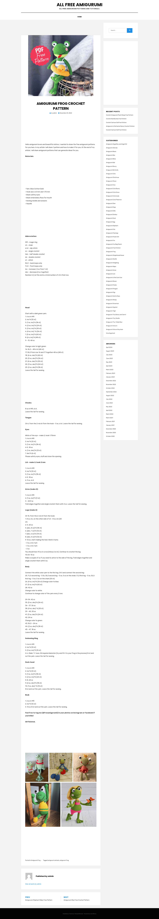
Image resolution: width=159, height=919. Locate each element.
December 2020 (111, 429)
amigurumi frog (64, 860)
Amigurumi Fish (110, 229)
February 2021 (110, 421)
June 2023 (109, 358)
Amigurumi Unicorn (111, 326)
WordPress (93, 913)
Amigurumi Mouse (111, 281)
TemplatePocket (79, 913)
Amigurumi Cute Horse (112, 192)
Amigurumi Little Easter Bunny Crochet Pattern (120, 126)
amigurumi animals (53, 860)
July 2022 (109, 399)
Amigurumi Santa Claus (113, 296)
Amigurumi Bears (111, 151)
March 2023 (109, 369)
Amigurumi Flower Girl (112, 237)
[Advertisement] (60, 174)
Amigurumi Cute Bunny (113, 188)
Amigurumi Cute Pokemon (114, 199)
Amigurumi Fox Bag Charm (114, 244)
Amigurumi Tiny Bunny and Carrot (116, 314)
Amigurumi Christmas (112, 177)
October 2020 (110, 436)
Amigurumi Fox (110, 240)
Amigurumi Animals (112, 148)
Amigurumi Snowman (112, 303)
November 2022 (111, 384)
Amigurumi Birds (111, 159)
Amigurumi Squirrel (111, 307)
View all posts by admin (33, 884)
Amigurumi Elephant (112, 225)
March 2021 (109, 418)
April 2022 (109, 410)
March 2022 (109, 414)
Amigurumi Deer (111, 203)
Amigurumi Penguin (112, 289)
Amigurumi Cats (111, 174)
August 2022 (110, 395)
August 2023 (110, 351)
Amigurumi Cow (110, 185)
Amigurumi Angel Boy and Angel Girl (116, 144)
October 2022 (110, 388)
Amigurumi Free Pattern (113, 248)
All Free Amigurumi (79, 5)
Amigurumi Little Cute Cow (114, 277)
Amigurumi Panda (111, 285)
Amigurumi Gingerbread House (115, 255)
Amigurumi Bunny (111, 166)
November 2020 (111, 432)
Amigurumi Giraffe (111, 259)
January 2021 (110, 425)
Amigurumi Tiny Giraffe (113, 318)
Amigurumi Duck (111, 218)
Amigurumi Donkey (111, 214)
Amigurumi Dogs (111, 207)
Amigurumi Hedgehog (112, 263)
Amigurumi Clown (111, 181)
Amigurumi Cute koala (112, 196)
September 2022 (111, 392)
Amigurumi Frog (35, 860)
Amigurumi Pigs (110, 292)
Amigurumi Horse (111, 270)
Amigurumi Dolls (111, 211)
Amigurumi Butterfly (112, 170)
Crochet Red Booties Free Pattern (116, 119)
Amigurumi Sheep (111, 300)
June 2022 (109, 403)
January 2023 (110, 377)
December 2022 (111, 380)
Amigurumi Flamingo (112, 233)
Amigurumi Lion (110, 274)
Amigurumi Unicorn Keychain (114, 329)
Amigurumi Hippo (111, 266)
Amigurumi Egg (110, 222)
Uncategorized (110, 333)
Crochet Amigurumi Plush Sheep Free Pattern (119, 115)
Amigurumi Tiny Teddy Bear (114, 322)
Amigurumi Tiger (111, 311)
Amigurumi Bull (110, 162)
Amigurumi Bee (110, 155)
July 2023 (109, 355)
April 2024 (109, 347)
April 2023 (109, 366)
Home (79, 17)
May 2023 (109, 362)
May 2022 (109, 407)
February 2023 (110, 373)
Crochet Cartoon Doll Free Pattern (116, 122)
